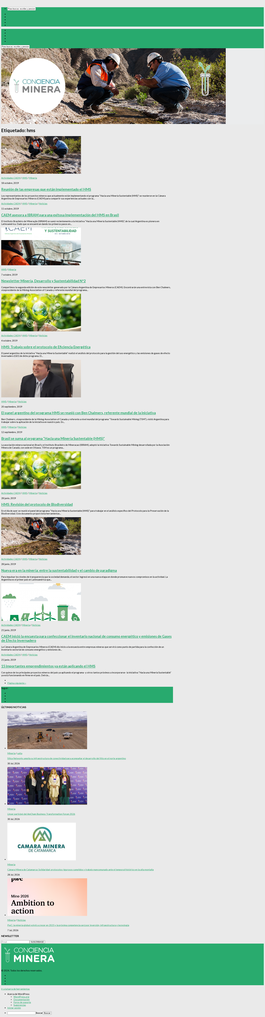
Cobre (10, 19)
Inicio (10, 14)
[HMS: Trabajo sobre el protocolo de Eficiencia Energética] (41, 330)
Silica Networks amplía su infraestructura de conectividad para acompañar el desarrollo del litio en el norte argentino (66, 758)
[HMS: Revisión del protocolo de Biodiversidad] (41, 488)
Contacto (12, 25)
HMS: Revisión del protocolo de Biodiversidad (37, 504)
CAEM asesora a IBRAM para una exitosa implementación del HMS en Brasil (60, 215)
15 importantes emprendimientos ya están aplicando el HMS (48, 666)
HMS (24, 177)
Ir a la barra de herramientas (15, 989)
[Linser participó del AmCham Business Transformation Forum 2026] (47, 803)
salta (19, 753)
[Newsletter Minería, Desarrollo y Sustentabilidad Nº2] (41, 264)
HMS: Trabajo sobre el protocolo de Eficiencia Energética (45, 347)
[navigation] (132, 1004)
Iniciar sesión (14, 1007)
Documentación (21, 999)
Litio (9, 22)
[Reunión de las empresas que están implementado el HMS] (41, 172)
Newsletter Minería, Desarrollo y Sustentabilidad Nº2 (43, 281)
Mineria (33, 177)
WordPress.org (21, 996)
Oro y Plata (13, 17)
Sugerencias (19, 1005)
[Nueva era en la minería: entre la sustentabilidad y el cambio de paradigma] (41, 554)
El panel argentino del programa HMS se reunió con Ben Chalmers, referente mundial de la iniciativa (78, 413)
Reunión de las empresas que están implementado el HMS (46, 189)
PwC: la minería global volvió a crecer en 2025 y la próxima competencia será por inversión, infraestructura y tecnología (68, 925)
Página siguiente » (16, 683)
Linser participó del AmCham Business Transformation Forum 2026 (41, 814)
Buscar (39, 1012)
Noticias (43, 203)
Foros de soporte (22, 1002)
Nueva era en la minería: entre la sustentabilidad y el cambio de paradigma (59, 570)
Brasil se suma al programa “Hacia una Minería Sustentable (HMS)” (53, 438)
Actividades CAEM (10, 177)
